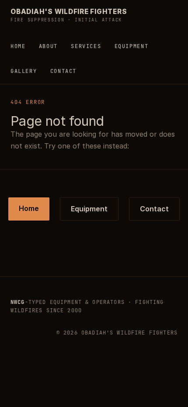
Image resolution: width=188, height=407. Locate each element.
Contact (63, 71)
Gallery (23, 71)
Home (17, 46)
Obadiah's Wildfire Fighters (68, 15)
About (48, 46)
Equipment (132, 46)
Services (86, 46)
